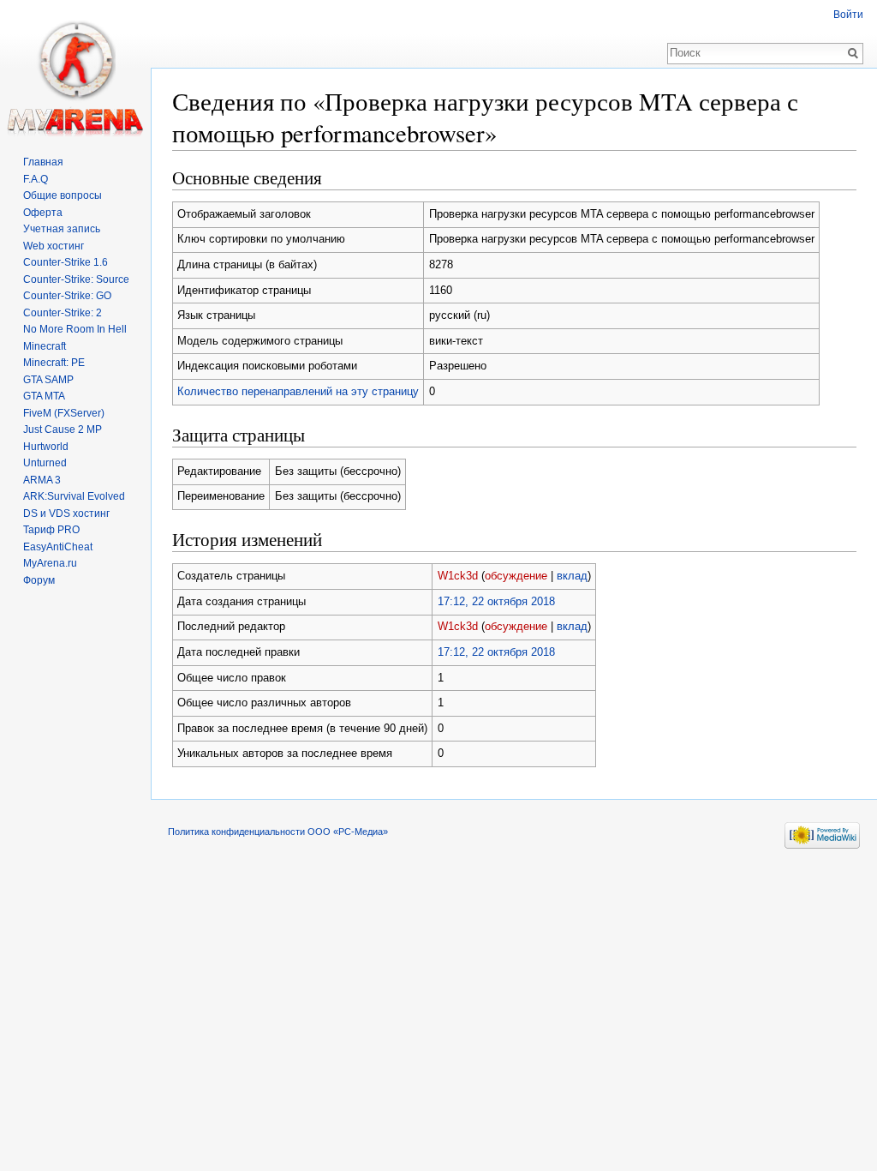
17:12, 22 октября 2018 (496, 601)
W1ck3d (458, 575)
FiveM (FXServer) (63, 413)
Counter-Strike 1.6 (65, 262)
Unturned (45, 463)
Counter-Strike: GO (67, 296)
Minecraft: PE (54, 363)
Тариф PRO (51, 530)
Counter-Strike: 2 (62, 313)
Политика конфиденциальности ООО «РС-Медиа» (278, 831)
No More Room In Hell (75, 329)
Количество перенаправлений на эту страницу (298, 391)
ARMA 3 (42, 480)
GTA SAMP (48, 380)
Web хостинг (53, 246)
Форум (39, 580)
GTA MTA (44, 396)
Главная (43, 162)
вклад (572, 575)
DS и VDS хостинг (66, 513)
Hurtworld (46, 447)
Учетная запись (61, 229)
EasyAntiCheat (57, 547)
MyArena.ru (50, 563)
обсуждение (516, 575)
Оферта (43, 213)
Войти (848, 15)
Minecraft (44, 346)
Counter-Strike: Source (76, 279)
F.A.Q (35, 179)
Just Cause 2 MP (62, 429)
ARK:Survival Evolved (74, 496)
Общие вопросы (62, 195)
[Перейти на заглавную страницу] (75, 68)
